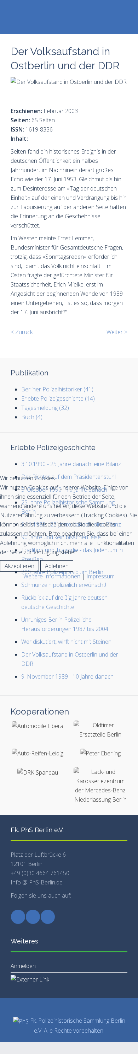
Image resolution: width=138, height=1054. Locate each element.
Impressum (100, 576)
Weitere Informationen (51, 576)
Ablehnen (57, 566)
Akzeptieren (19, 566)
